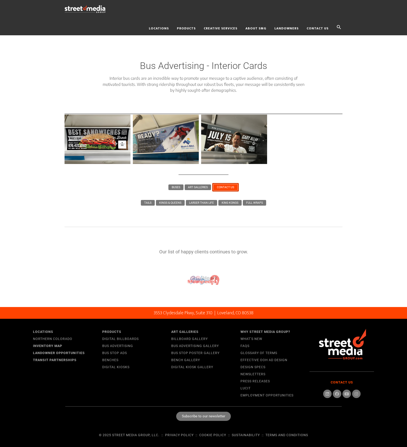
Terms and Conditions (286, 435)
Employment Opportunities (266, 395)
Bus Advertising (117, 346)
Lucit (245, 388)
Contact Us (342, 382)
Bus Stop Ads (114, 353)
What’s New (251, 339)
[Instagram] (356, 394)
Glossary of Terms (258, 353)
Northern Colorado (52, 339)
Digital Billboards (120, 339)
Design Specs (252, 367)
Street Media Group (104, 9)
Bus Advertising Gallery (195, 346)
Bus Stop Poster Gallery (195, 353)
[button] (339, 26)
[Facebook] (337, 394)
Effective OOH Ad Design (263, 360)
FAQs (244, 346)
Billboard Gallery (189, 339)
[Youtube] (346, 394)
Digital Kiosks (116, 367)
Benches (110, 360)
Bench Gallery (185, 360)
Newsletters (252, 374)
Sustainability (246, 435)
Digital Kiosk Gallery (192, 367)
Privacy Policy (179, 435)
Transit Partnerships (55, 360)
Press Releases (255, 381)
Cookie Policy (212, 435)
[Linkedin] (327, 394)
